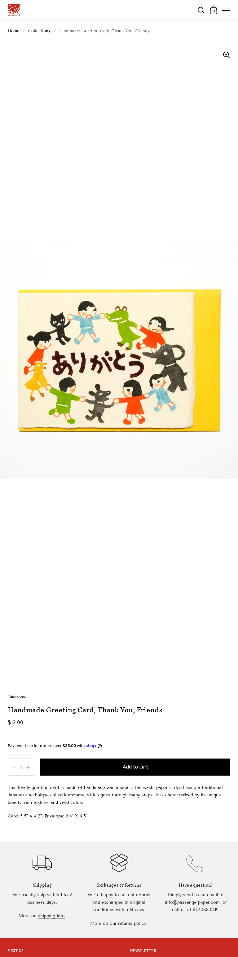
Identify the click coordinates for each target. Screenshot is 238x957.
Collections (39, 31)
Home (13, 31)
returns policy (132, 923)
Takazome (17, 697)
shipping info (51, 916)
